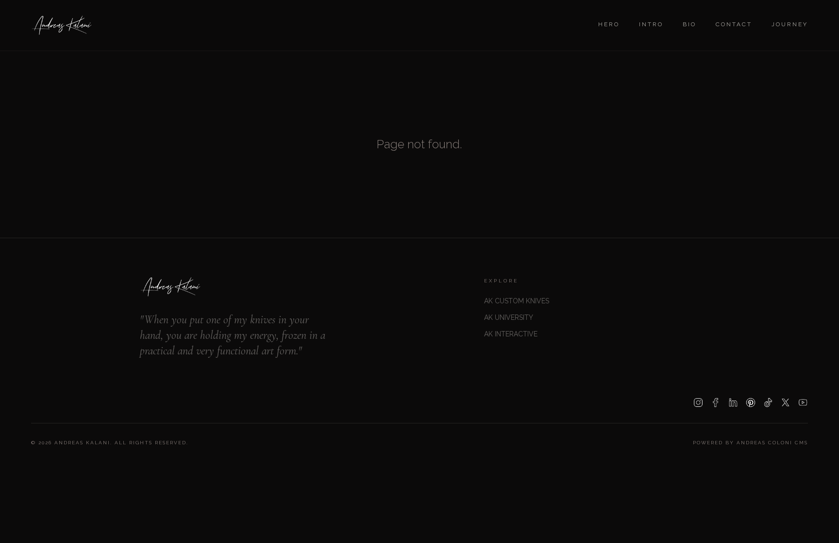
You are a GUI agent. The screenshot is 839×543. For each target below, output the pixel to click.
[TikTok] (768, 402)
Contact (734, 24)
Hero (609, 24)
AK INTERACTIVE (510, 334)
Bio (689, 24)
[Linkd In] (733, 402)
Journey (790, 24)
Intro (651, 24)
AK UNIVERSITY (508, 317)
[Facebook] (716, 402)
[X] (785, 402)
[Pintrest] (750, 402)
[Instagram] (698, 402)
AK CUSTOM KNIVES (516, 301)
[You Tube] (803, 402)
